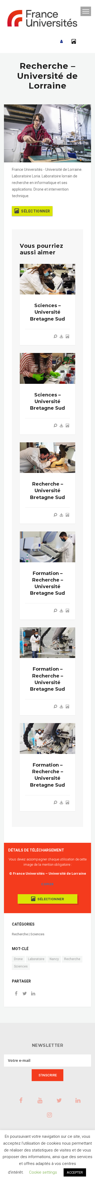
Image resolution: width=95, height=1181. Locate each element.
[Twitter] (24, 994)
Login (61, 41)
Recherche (72, 959)
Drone (18, 959)
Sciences (21, 966)
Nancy (54, 959)
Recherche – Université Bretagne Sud (47, 490)
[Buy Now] (61, 336)
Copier (47, 884)
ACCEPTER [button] (75, 1172)
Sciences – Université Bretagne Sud (47, 312)
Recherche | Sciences (28, 934)
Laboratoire (36, 959)
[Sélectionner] (67, 336)
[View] (55, 336)
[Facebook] (16, 994)
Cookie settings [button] (43, 1172)
